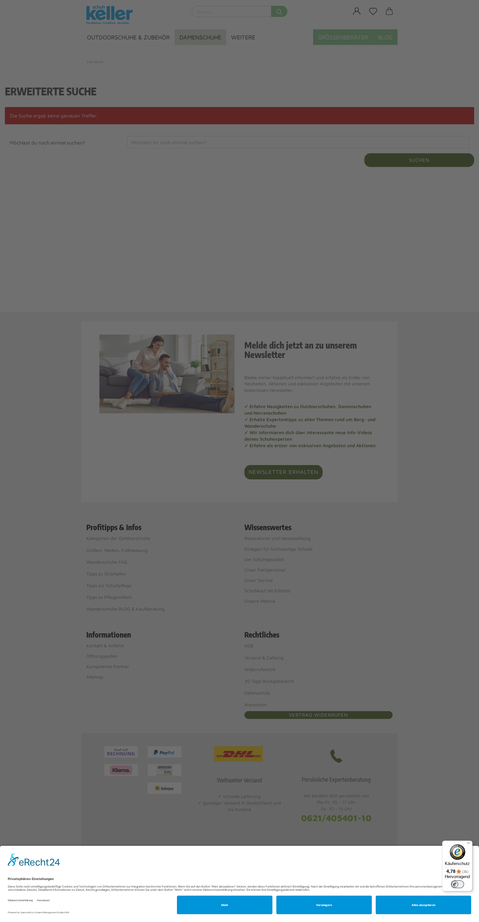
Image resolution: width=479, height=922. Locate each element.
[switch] (457, 884)
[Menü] (468, 844)
